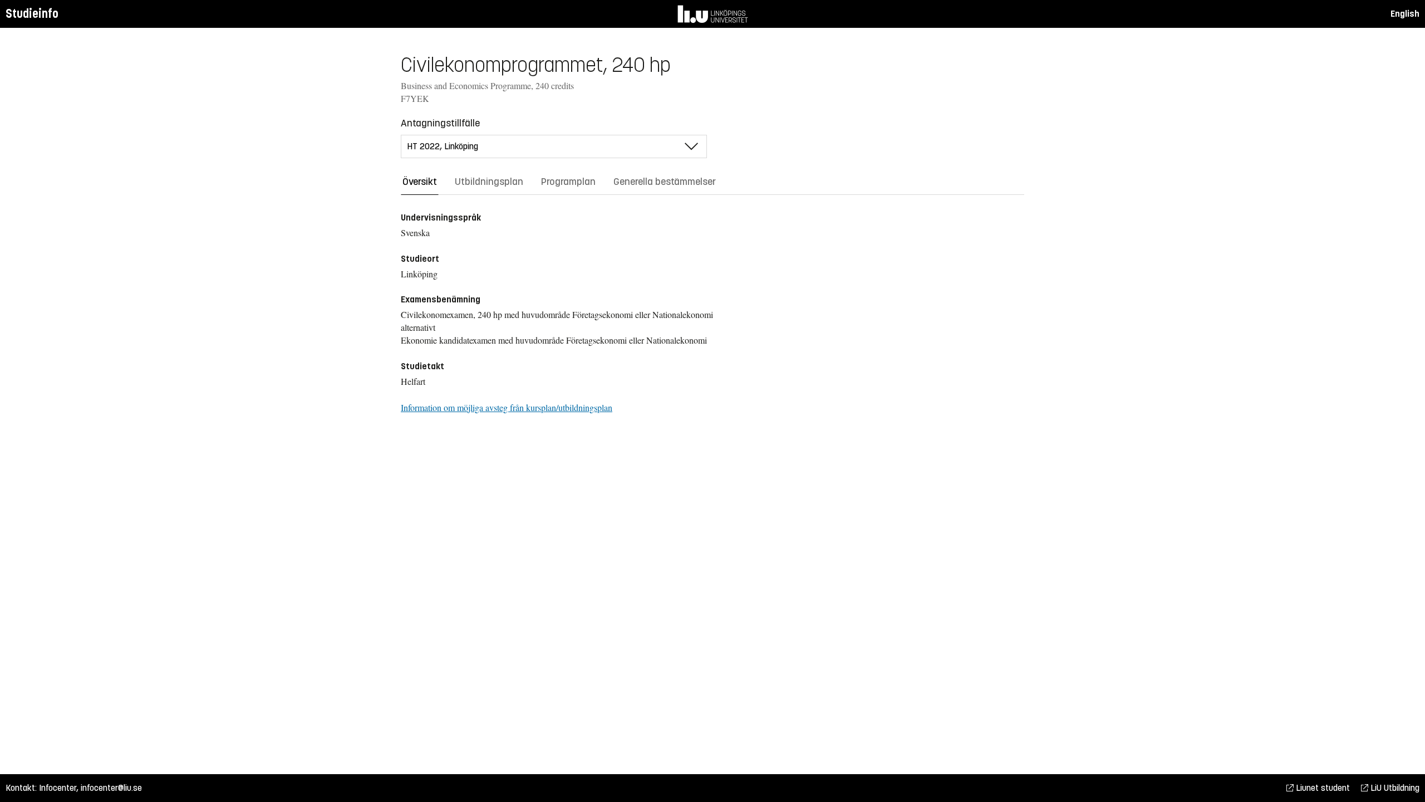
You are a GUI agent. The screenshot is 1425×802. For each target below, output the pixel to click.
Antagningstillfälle (440, 123)
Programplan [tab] (568, 181)
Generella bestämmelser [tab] (664, 181)
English (1404, 13)
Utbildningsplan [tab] (489, 181)
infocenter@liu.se (111, 788)
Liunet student (1322, 788)
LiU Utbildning (1393, 788)
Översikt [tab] (419, 181)
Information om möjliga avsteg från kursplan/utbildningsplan (506, 407)
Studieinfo (32, 13)
